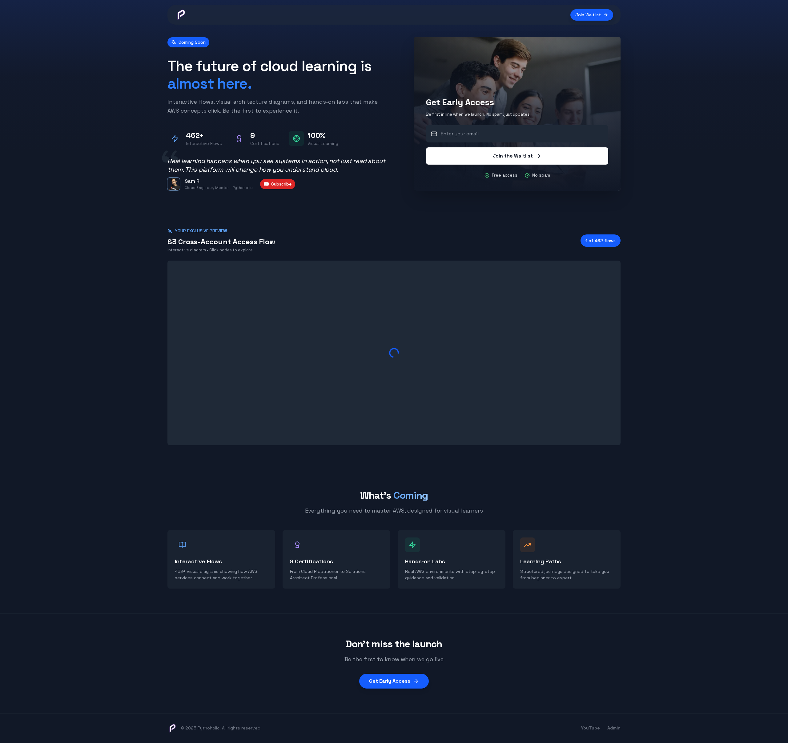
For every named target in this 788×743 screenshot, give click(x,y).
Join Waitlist (588, 15)
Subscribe (281, 184)
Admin (614, 728)
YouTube (590, 728)
